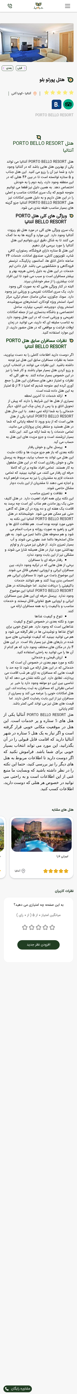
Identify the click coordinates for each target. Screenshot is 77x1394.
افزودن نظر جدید (38, 945)
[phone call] (10, 6)
